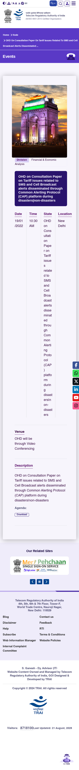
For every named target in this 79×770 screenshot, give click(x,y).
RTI (42, 628)
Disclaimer (9, 622)
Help (6, 628)
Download (22, 515)
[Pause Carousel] (39, 581)
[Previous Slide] (32, 581)
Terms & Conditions (52, 634)
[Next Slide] (46, 581)
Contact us (46, 617)
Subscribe (9, 634)
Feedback (46, 622)
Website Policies (50, 640)
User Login (67, 3)
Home (6, 35)
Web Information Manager (19, 640)
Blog (6, 617)
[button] (4, 3)
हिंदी (26, 3)
